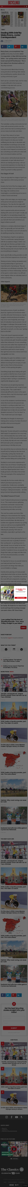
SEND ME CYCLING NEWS (20, 597)
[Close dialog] (26, 586)
